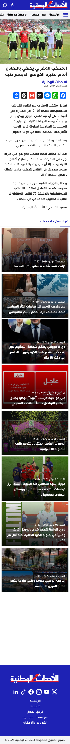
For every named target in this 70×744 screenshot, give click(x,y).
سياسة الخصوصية (35, 717)
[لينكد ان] (15, 692)
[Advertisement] (35, 629)
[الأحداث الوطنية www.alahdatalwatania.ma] (49, 5)
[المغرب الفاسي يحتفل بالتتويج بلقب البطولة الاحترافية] (35, 433)
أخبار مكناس (38, 15)
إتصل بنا (35, 706)
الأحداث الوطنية (17, 15)
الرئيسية (54, 15)
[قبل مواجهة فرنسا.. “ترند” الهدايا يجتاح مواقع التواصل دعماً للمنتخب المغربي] (35, 387)
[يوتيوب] (47, 692)
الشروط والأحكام (35, 722)
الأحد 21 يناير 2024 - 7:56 (55, 86)
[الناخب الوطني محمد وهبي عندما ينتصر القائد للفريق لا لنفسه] (35, 570)
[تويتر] (54, 692)
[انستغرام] (39, 692)
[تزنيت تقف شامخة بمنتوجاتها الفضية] (35, 250)
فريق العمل (35, 712)
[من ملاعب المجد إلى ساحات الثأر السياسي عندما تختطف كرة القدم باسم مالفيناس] (35, 296)
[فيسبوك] (31, 692)
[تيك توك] (23, 692)
